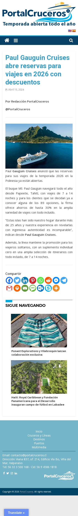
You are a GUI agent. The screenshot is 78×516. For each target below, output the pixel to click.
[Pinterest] (32, 280)
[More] (56, 288)
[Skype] (48, 288)
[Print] (17, 288)
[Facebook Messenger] (56, 280)
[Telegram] (63, 280)
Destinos (39, 439)
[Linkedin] (24, 280)
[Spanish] (74, 30)
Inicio (39, 431)
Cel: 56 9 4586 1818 (44, 467)
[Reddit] (48, 280)
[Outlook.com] (40, 288)
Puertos (39, 443)
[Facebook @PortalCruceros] (4, 473)
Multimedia (39, 447)
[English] (70, 30)
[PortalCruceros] (6, 40)
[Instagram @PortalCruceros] (12, 473)
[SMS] (32, 288)
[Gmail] (9, 288)
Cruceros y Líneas (39, 435)
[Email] (24, 288)
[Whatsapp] (40, 280)
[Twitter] (17, 280)
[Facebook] (9, 280)
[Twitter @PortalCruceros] (8, 473)
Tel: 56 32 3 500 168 (15, 467)
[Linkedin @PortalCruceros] (16, 473)
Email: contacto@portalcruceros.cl (24, 455)
